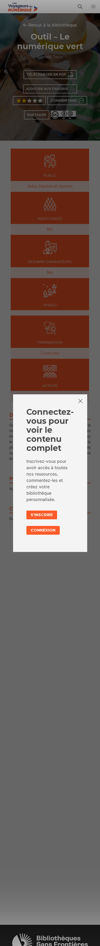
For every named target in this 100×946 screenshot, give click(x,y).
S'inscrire (42, 514)
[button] (93, 6)
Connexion (43, 530)
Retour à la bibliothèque (53, 25)
